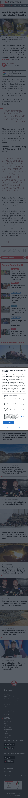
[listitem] (14, 396)
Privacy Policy (22, 427)
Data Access (14, 427)
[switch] (22, 399)
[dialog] (14, 399)
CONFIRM (8, 422)
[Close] (25, 370)
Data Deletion (6, 427)
